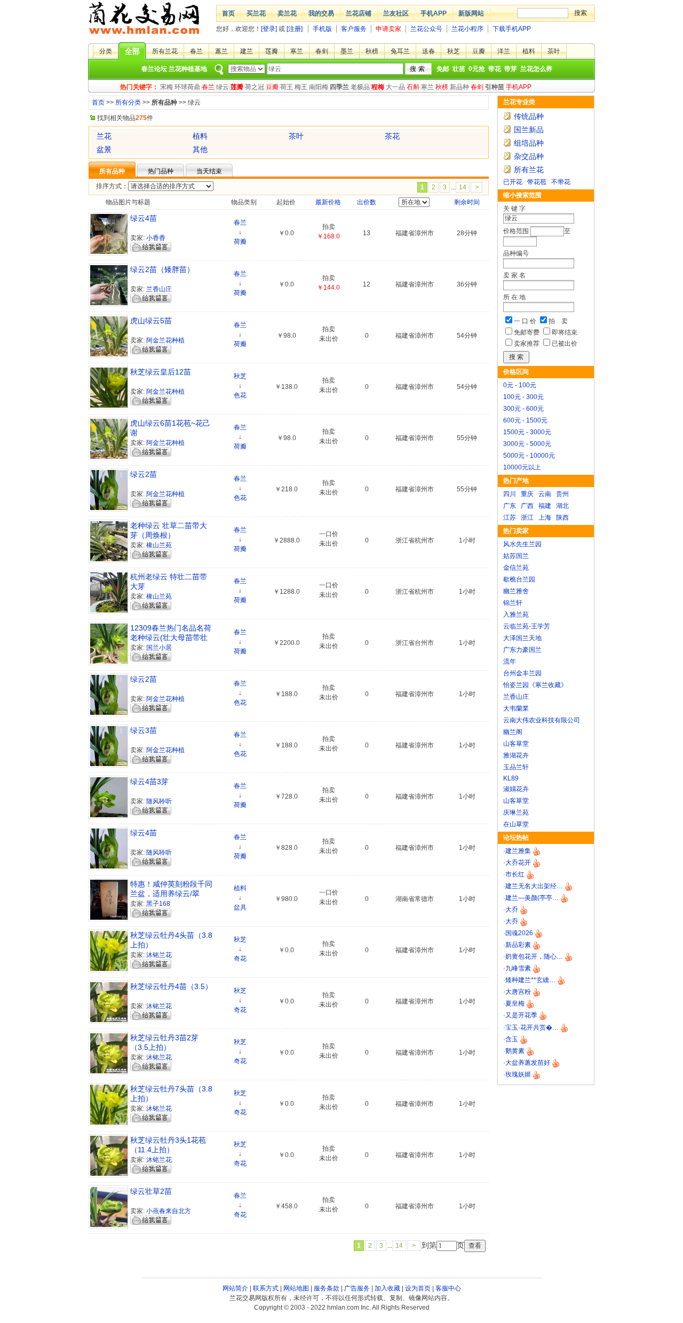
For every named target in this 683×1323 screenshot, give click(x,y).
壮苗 (458, 69)
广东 (509, 505)
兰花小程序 (467, 29)
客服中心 (448, 1288)
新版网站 (471, 13)
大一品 (395, 87)
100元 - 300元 (523, 397)
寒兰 (296, 51)
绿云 (222, 87)
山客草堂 (516, 743)
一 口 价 (525, 321)
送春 (428, 51)
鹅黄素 (515, 1051)
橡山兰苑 (159, 545)
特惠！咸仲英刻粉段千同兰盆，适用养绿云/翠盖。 (171, 893)
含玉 (511, 1039)
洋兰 (503, 51)
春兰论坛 (154, 69)
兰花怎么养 (536, 69)
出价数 (366, 202)
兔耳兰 (400, 51)
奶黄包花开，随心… (534, 956)
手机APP (433, 13)
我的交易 (321, 13)
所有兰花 (165, 51)
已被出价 (564, 343)
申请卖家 (388, 29)
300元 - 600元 (523, 408)
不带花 (560, 182)
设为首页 (418, 1288)
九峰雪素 (518, 968)
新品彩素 (518, 945)
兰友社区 (396, 13)
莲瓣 (271, 51)
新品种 (459, 87)
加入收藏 (387, 1288)
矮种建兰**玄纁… (530, 980)
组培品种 (529, 143)
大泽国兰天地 (522, 638)
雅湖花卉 (516, 755)
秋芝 (453, 51)
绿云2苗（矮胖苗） (162, 269)
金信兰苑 (516, 567)
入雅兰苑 (516, 614)
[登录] (269, 29)
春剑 (321, 51)
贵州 (562, 494)
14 (462, 187)
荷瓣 (240, 241)
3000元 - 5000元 (527, 444)
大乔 (511, 909)
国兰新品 (529, 129)
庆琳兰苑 (516, 812)
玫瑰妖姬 (518, 1074)
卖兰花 (287, 13)
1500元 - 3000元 (527, 432)
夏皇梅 (515, 1003)
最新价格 (328, 202)
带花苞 (536, 182)
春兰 (196, 51)
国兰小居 (159, 647)
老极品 (360, 87)
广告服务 (357, 1288)
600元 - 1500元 (525, 420)
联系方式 (266, 1288)
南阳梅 (318, 87)
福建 (544, 505)
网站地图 (296, 1288)
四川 (509, 494)
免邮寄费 (526, 332)
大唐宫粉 (518, 991)
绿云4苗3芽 (149, 781)
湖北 (562, 505)
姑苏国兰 (516, 556)
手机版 (322, 29)
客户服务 (354, 29)
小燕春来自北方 (168, 1211)
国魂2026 (519, 933)
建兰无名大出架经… (534, 886)
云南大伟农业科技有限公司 (541, 720)
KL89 (511, 778)
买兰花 (256, 13)
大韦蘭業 (516, 708)
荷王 (286, 87)
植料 (528, 51)
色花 (240, 395)
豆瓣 (478, 51)
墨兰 (346, 51)
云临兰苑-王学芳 (526, 626)
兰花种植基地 (188, 69)
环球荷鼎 (187, 87)
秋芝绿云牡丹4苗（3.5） (171, 986)
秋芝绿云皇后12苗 (160, 372)
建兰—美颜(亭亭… (532, 898)
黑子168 (158, 903)
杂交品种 (529, 156)
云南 (544, 494)
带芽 (510, 69)
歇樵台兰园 (519, 579)
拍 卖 (558, 321)
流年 (509, 661)
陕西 (562, 517)
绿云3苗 (143, 730)
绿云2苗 (143, 474)
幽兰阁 (512, 732)
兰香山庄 (516, 696)
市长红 (515, 874)
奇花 (240, 958)
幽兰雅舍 (516, 591)
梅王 (301, 87)
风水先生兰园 (522, 544)
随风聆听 (159, 801)
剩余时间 (467, 202)
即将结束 (564, 332)
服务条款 (326, 1288)
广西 (527, 505)
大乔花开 (518, 862)
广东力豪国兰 (522, 649)
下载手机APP (512, 29)
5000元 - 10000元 (529, 455)
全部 (132, 51)
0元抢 (476, 69)
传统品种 (529, 116)
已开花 (512, 182)
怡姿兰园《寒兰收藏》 (535, 685)
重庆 (527, 494)
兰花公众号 (426, 29)
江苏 (509, 517)
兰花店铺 (358, 13)
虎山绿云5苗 (151, 320)
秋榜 (372, 51)
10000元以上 (522, 467)
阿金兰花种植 (165, 340)
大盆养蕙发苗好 (527, 1062)
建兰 (246, 51)
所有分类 (128, 102)
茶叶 (553, 51)
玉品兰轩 (516, 767)
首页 (228, 13)
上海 (544, 517)
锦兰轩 (512, 603)
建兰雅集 (518, 851)
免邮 (442, 69)
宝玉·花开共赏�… (532, 1027)
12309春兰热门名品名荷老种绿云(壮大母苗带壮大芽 (170, 637)
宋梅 (166, 87)
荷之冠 (254, 87)
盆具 (240, 907)
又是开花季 (521, 1015)
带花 (494, 69)
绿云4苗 (143, 218)
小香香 (155, 238)
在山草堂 (516, 824)
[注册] (295, 29)
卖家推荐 (526, 343)
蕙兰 (221, 51)
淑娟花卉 (516, 789)
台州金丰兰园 (522, 673)
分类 (105, 51)
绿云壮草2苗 (151, 1191)
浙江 (527, 517)
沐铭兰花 (159, 955)
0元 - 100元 (519, 385)
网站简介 (235, 1288)
